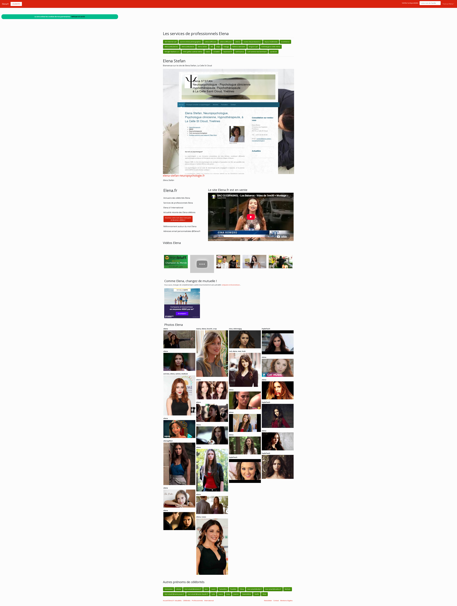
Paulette (233, 589)
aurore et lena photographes (190, 42)
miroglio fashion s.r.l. (172, 52)
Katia (228, 594)
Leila (213, 594)
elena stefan (202, 47)
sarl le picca (239, 52)
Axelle (257, 594)
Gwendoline (246, 594)
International (209, 600)
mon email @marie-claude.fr (198, 594)
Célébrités (16, 4)
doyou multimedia (271, 42)
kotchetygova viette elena (270, 47)
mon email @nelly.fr (254, 589)
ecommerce (285, 42)
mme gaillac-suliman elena (192, 52)
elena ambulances (171, 47)
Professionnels (197, 600)
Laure (213, 589)
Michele (287, 589)
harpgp (226, 47)
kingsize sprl (253, 47)
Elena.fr (5, 4)
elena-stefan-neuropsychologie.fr (184, 175)
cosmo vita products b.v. (252, 42)
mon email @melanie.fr (193, 589)
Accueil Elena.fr (168, 600)
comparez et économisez (231, 285)
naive (208, 52)
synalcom (273, 52)
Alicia (264, 594)
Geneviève (169, 589)
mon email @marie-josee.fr (174, 594)
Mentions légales (286, 600)
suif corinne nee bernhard (256, 52)
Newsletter (268, 600)
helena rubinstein (238, 47)
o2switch (216, 52)
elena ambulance (188, 47)
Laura (221, 594)
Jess (206, 589)
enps (218, 47)
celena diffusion (210, 42)
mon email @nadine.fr (273, 589)
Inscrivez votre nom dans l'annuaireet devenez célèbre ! (178, 219)
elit (212, 47)
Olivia (242, 589)
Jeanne (236, 594)
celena (237, 42)
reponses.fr (227, 52)
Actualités (178, 600)
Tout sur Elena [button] (448, 4)
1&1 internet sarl (170, 42)
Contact (276, 600)
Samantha (223, 589)
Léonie (178, 589)
